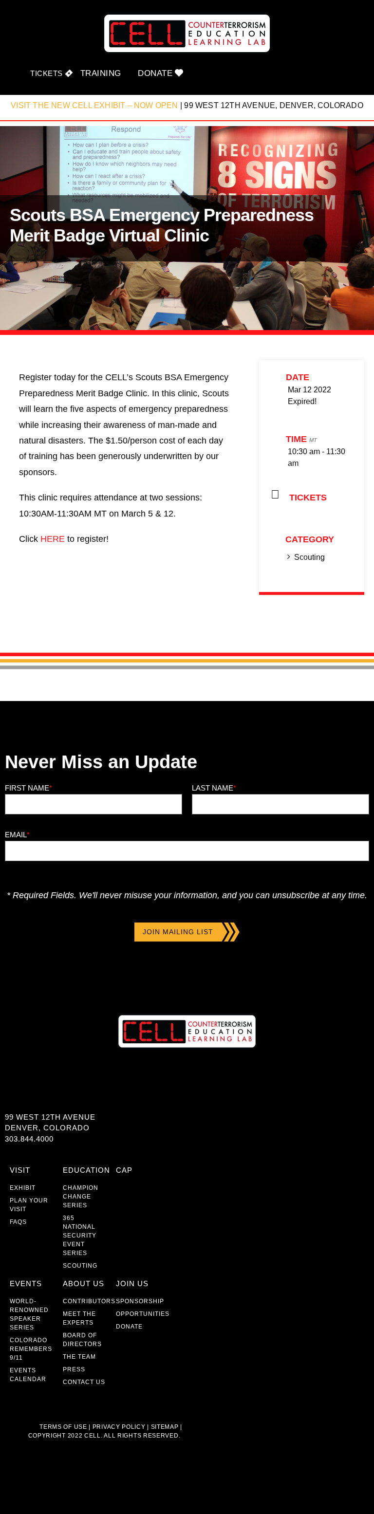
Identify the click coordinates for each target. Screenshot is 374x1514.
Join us (132, 1283)
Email (17, 834)
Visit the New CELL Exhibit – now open (94, 105)
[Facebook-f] (11, 1096)
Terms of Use (63, 1426)
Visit (20, 1170)
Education (86, 1170)
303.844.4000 (29, 1139)
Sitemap (164, 1426)
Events (26, 1283)
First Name (28, 788)
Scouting (309, 557)
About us (83, 1283)
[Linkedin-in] (30, 1096)
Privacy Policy (119, 1426)
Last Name (214, 788)
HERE (52, 539)
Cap (124, 1170)
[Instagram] (50, 1096)
